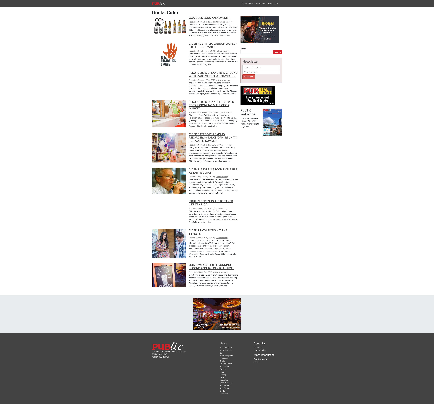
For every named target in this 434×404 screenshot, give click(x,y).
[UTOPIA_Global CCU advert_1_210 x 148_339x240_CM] (260, 29)
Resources (260, 3)
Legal (222, 377)
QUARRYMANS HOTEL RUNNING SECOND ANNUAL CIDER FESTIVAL (211, 266)
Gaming (223, 374)
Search (243, 48)
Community (225, 358)
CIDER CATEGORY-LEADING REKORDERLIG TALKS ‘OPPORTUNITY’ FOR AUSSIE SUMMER (213, 137)
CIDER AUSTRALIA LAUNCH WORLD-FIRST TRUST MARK (213, 45)
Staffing (223, 391)
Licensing (224, 380)
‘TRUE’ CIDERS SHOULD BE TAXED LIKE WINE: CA (211, 203)
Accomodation (226, 347)
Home (244, 3)
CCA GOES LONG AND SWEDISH (210, 17)
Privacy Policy (260, 350)
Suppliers (224, 393)
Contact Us (273, 3)
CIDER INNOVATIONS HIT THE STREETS (208, 232)
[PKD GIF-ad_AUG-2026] (217, 314)
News (250, 3)
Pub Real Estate (260, 359)
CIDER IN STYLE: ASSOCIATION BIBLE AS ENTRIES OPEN (213, 171)
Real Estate (224, 388)
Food (222, 372)
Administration (226, 350)
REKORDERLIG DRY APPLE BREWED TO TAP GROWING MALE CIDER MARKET (211, 105)
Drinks (222, 361)
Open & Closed (226, 383)
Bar (221, 353)
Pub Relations (225, 385)
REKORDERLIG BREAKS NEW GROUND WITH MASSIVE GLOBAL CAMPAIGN (213, 74)
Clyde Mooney (226, 22)
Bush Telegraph (226, 355)
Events (222, 369)
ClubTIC (257, 361)
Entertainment (226, 364)
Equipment (224, 366)
